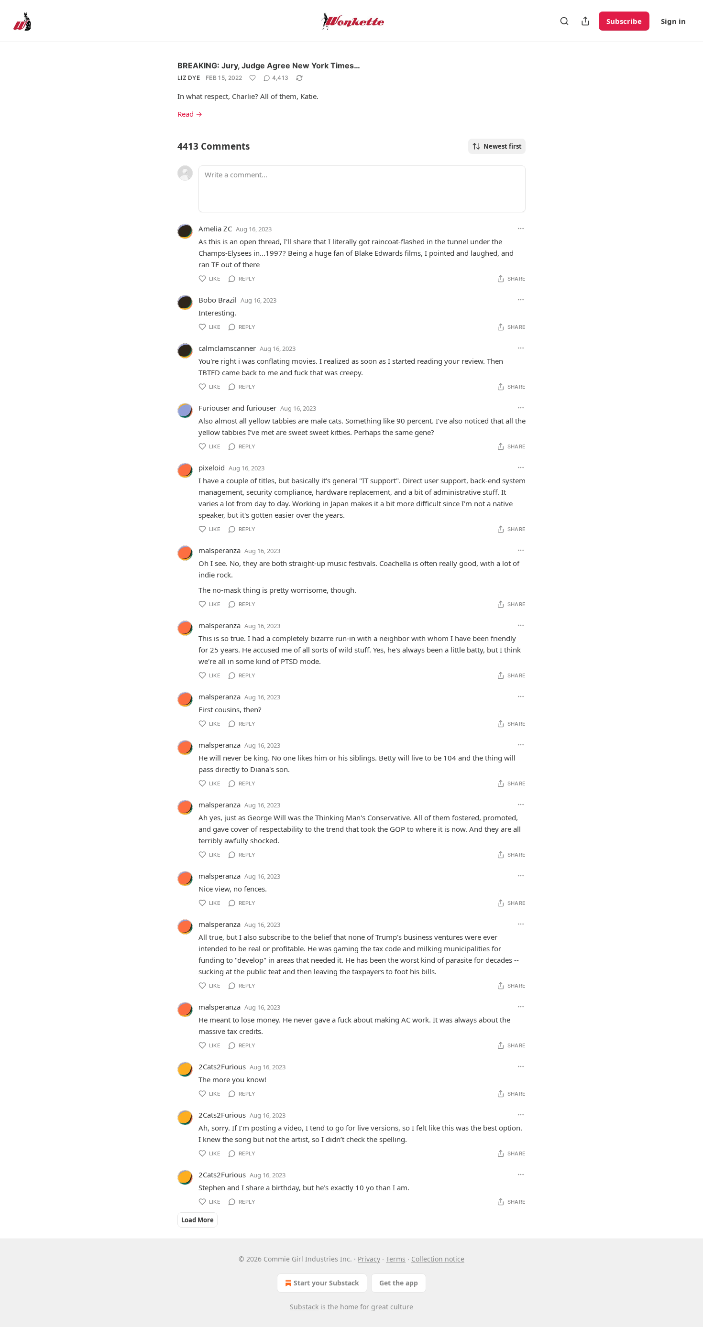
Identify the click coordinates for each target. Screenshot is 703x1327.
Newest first (502, 146)
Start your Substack (326, 1282)
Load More (197, 1220)
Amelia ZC (215, 228)
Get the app (398, 1282)
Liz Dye (188, 77)
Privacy (369, 1258)
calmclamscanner (227, 348)
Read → (189, 114)
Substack (304, 1306)
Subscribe (624, 21)
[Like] (252, 78)
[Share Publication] (585, 21)
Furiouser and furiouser (237, 408)
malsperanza (219, 550)
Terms (396, 1258)
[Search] (564, 21)
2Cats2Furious (222, 1066)
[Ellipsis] (520, 228)
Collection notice (437, 1258)
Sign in (673, 21)
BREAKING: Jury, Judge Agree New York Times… (268, 65)
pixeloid (211, 467)
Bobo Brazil (217, 300)
